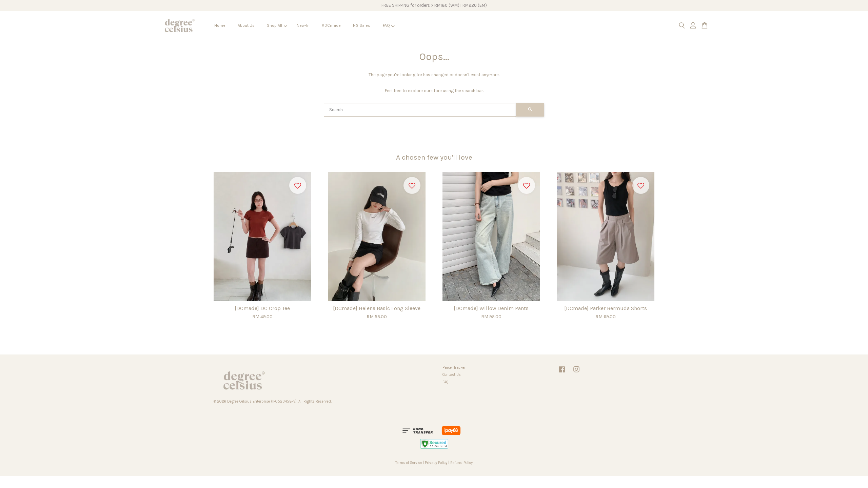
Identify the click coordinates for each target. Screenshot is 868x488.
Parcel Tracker (454, 367)
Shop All (274, 25)
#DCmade (331, 25)
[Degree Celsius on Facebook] (562, 373)
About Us (246, 25)
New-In (303, 25)
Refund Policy (461, 463)
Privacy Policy (436, 463)
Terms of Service (408, 463)
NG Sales (361, 25)
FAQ (386, 25)
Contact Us (451, 374)
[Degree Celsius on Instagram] (576, 373)
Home (219, 25)
